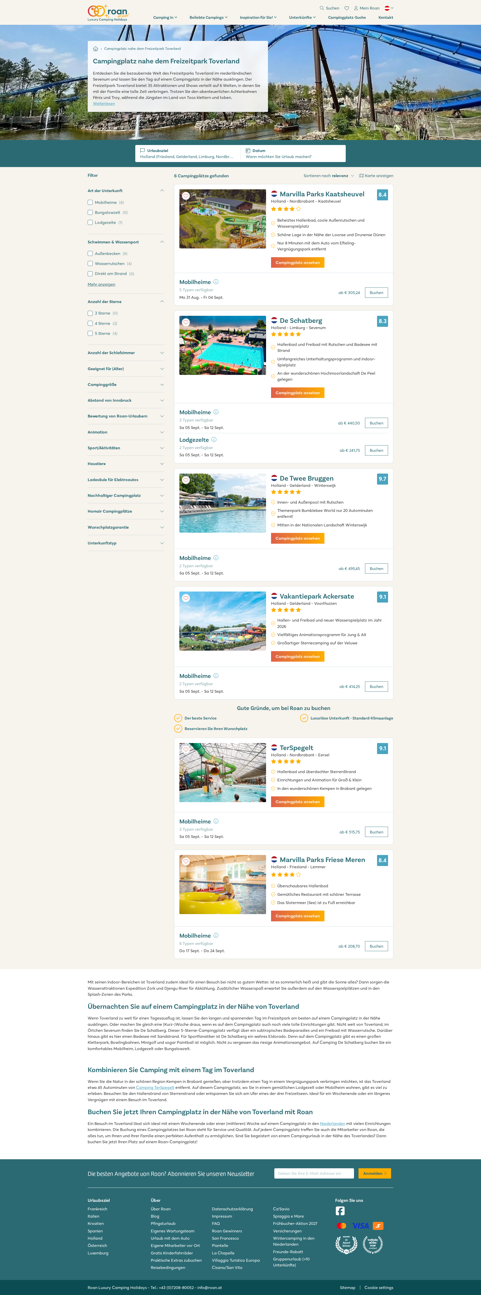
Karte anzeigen (379, 175)
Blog (155, 1216)
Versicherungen (287, 1230)
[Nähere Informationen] (215, 281)
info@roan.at (209, 1287)
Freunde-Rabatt (288, 1251)
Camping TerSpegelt (155, 1087)
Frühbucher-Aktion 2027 (295, 1223)
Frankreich (97, 1208)
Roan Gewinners (227, 1230)
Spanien (95, 1230)
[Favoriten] (346, 8)
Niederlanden (332, 1123)
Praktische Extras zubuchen (176, 1260)
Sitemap (347, 1287)
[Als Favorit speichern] (186, 196)
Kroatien (96, 1223)
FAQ (216, 1223)
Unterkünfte (300, 17)
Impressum (222, 1216)
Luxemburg (98, 1252)
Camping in (163, 17)
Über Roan (161, 1208)
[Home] (95, 48)
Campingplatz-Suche (347, 17)
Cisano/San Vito (227, 1267)
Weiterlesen (104, 103)
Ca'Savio (281, 1208)
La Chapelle (223, 1252)
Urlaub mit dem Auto (170, 1238)
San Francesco (225, 1238)
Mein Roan (370, 8)
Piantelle (220, 1245)
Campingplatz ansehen (298, 262)
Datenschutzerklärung (232, 1208)
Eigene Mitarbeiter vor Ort (175, 1245)
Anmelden (373, 1173)
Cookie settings (379, 1287)
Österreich (97, 1245)
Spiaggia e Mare (288, 1216)
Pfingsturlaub (163, 1223)
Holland (95, 1238)
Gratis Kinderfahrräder (172, 1252)
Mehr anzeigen (101, 284)
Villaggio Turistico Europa (236, 1260)
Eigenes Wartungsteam (172, 1230)
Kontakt (386, 17)
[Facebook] (340, 1211)
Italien (93, 1216)
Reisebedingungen (168, 1267)
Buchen (376, 292)
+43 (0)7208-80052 (176, 1287)
